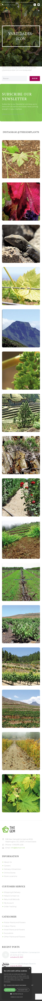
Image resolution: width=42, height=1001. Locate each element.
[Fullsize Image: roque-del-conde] (21, 328)
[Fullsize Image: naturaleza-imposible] (21, 455)
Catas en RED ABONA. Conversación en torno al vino (25, 954)
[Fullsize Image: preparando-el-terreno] (21, 582)
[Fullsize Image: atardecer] (21, 413)
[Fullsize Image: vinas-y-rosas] (21, 497)
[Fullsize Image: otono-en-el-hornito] (21, 751)
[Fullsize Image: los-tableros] (21, 666)
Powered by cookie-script (17, 997)
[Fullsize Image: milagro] (21, 709)
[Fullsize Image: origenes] (21, 793)
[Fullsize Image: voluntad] (21, 159)
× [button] (29, 968)
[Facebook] (35, 5)
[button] (16, 994)
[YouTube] (38, 5)
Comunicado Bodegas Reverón (23, 964)
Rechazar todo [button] (23, 990)
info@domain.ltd (18, 848)
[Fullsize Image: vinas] (21, 624)
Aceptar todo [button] (9, 990)
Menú (38, 10)
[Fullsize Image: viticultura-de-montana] (21, 540)
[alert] (16, 983)
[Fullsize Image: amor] (21, 286)
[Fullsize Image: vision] (21, 371)
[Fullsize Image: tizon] (21, 244)
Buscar (35, 78)
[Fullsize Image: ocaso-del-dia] (21, 201)
